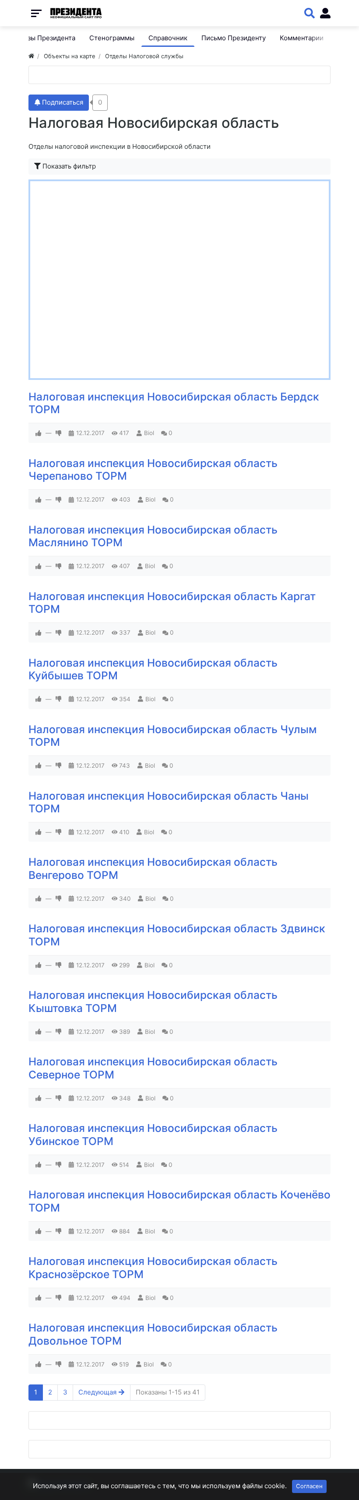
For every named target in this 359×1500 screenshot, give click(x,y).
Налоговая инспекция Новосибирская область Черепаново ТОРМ (153, 469)
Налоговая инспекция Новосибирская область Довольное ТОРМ (153, 1334)
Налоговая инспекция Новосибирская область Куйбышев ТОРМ (153, 669)
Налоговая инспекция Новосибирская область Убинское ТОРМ (153, 1134)
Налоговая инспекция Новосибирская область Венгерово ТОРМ (153, 868)
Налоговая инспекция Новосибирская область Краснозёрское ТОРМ (153, 1267)
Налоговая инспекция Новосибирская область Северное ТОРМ (153, 1068)
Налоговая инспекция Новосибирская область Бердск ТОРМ (173, 403)
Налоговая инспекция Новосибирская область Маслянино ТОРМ (153, 536)
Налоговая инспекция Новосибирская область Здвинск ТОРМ (176, 935)
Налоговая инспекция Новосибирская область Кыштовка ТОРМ (153, 1001)
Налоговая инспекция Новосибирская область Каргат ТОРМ (172, 602)
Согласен (309, 1485)
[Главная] (31, 56)
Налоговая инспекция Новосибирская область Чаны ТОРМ (168, 802)
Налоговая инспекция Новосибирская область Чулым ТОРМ (172, 735)
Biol (149, 432)
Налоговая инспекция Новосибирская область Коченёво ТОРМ (179, 1201)
